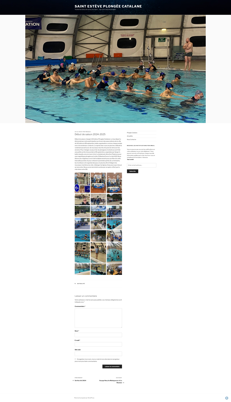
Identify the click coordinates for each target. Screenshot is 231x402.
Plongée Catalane (132, 132)
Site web (78, 350)
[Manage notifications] (226, 398)
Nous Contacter (131, 139)
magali (88, 131)
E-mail (77, 340)
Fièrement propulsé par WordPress (84, 398)
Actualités (130, 136)
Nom (77, 331)
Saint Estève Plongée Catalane (108, 6)
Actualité (81, 283)
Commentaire (80, 306)
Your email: (130, 159)
